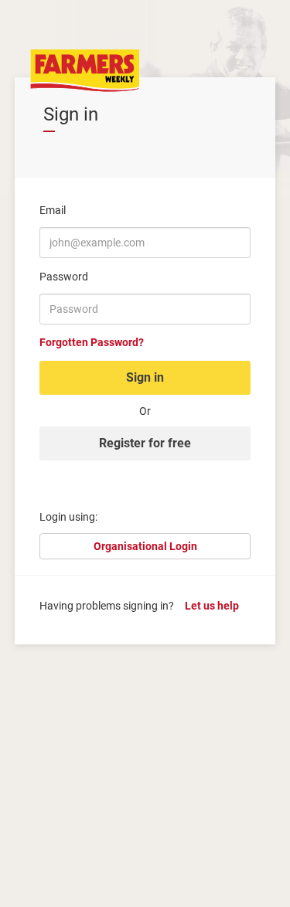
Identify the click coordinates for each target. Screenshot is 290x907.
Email (52, 210)
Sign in (145, 377)
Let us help (212, 606)
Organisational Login (145, 546)
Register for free (145, 443)
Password (63, 276)
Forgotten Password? (91, 342)
